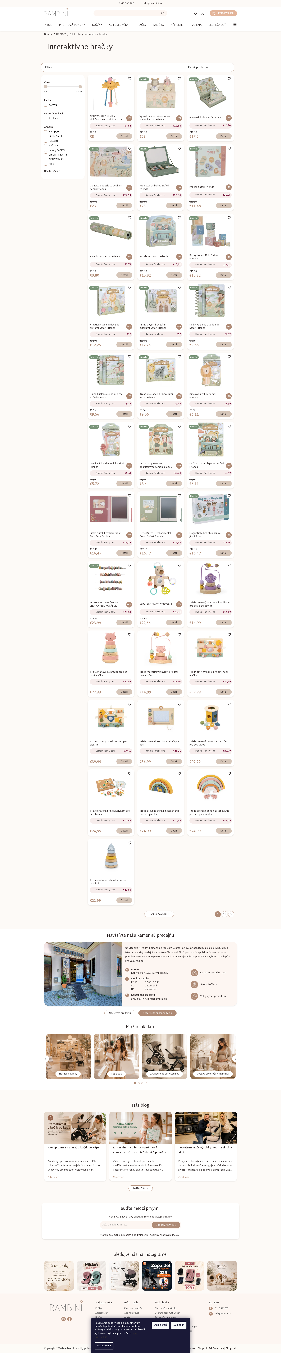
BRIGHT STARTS (58, 155)
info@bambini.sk (157, 999)
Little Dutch (56, 136)
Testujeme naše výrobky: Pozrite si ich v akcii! (205, 1150)
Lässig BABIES (57, 150)
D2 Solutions (216, 1348)
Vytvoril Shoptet (197, 1348)
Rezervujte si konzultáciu (157, 1013)
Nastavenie (104, 1346)
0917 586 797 (138, 999)
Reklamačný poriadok (165, 1317)
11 (224, 914)
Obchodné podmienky (166, 1308)
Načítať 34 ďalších (159, 914)
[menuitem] (48, 25)
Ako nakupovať (131, 1313)
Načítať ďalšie (52, 171)
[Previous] (45, 1058)
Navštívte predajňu (120, 1013)
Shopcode (231, 1348)
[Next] (235, 1058)
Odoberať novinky (166, 1225)
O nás (127, 1317)
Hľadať (162, 13)
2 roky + (53, 118)
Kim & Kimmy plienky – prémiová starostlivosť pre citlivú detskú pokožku (140, 1150)
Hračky (98, 1317)
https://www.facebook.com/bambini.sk (69, 1319)
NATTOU (54, 132)
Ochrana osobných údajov (167, 1313)
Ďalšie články (140, 1188)
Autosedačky (101, 1313)
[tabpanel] (68, 1056)
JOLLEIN (53, 141)
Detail (124, 136)
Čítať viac (53, 1177)
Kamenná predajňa (133, 1308)
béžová (53, 105)
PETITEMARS (56, 159)
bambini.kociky (63, 1319)
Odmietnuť (160, 1325)
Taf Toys (54, 145)
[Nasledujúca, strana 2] (231, 914)
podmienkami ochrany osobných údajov (156, 1235)
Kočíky (98, 1308)
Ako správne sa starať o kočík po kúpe (73, 1147)
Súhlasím (178, 1325)
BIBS (51, 164)
